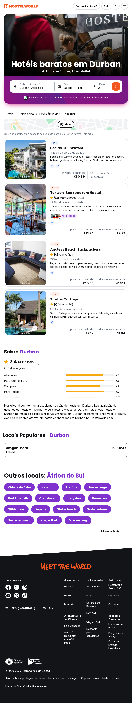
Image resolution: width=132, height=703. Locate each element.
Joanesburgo (97, 487)
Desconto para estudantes (92, 632)
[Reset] (49, 86)
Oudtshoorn (47, 498)
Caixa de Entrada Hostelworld (115, 645)
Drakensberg (78, 520)
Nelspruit (48, 487)
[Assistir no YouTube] (8, 595)
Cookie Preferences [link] (35, 686)
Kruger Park (49, 520)
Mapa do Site (13, 686)
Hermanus (99, 498)
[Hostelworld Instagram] (25, 587)
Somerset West (19, 520)
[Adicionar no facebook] (8, 587)
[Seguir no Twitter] (16, 587)
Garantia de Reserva (93, 604)
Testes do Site (110, 678)
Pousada (69, 604)
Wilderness (16, 509)
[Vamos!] (116, 86)
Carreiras (113, 604)
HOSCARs (92, 613)
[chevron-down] (39, 364)
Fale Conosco (72, 625)
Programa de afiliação (116, 635)
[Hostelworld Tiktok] (25, 595)
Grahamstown (97, 509)
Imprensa (113, 595)
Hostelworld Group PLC (115, 586)
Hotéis (68, 595)
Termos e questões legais (63, 678)
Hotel (54, 143)
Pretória (71, 487)
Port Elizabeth (18, 498)
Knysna (40, 509)
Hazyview (74, 498)
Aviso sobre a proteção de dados (25, 678)
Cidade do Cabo (19, 487)
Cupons (85, 678)
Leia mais (88, 134)
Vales (96, 678)
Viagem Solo (93, 622)
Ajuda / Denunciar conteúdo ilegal (70, 637)
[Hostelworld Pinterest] (16, 595)
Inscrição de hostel (115, 626)
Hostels (68, 586)
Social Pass (93, 586)
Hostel (55, 187)
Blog (89, 595)
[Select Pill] (116, 6)
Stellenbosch (66, 509)
